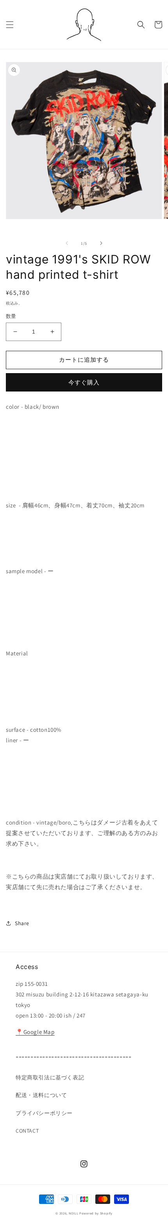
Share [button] (22, 923)
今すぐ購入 (84, 382)
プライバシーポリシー (44, 1113)
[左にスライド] (66, 243)
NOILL (74, 1213)
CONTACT (27, 1130)
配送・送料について (41, 1095)
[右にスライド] (101, 243)
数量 (11, 316)
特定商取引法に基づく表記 (50, 1077)
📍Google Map (35, 1032)
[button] (9, 24)
